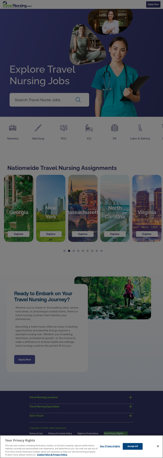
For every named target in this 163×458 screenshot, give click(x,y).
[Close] (157, 446)
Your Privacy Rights (110, 446)
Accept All (133, 446)
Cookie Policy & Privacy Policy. (52, 454)
